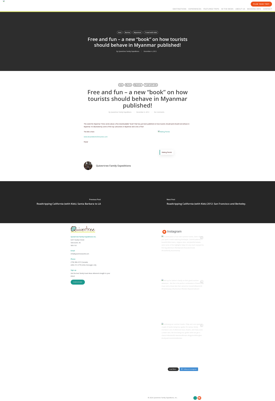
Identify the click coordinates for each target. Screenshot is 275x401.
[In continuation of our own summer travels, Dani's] (183, 256)
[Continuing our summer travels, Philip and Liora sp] (183, 344)
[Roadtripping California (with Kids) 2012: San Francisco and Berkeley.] (206, 202)
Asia (119, 32)
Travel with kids (151, 32)
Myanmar (137, 32)
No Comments (159, 112)
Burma (127, 32)
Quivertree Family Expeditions (129, 51)
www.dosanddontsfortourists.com (96, 137)
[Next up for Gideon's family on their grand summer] (183, 300)
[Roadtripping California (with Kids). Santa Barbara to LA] (69, 202)
